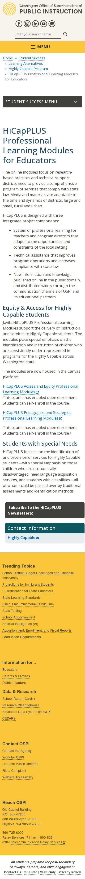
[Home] (42, 5)
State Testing (12, 610)
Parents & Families (16, 676)
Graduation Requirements (21, 636)
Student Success (32, 58)
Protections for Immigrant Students (28, 584)
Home (8, 58)
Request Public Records (20, 763)
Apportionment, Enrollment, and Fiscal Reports (37, 630)
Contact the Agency (17, 750)
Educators (9, 669)
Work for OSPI (13, 757)
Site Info (30, 872)
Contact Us (12, 872)
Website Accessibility (17, 777)
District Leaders (14, 682)
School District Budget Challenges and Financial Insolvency (38, 575)
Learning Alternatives (25, 63)
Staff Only (48, 872)
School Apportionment (18, 617)
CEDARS (9, 718)
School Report (17, 698)
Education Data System (24, 711)
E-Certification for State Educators (27, 590)
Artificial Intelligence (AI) (20, 623)
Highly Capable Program (28, 68)
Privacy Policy (70, 872)
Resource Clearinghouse (20, 705)
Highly (21, 537)
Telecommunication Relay (36, 842)
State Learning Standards (21, 597)
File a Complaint (14, 770)
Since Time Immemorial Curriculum (28, 604)
